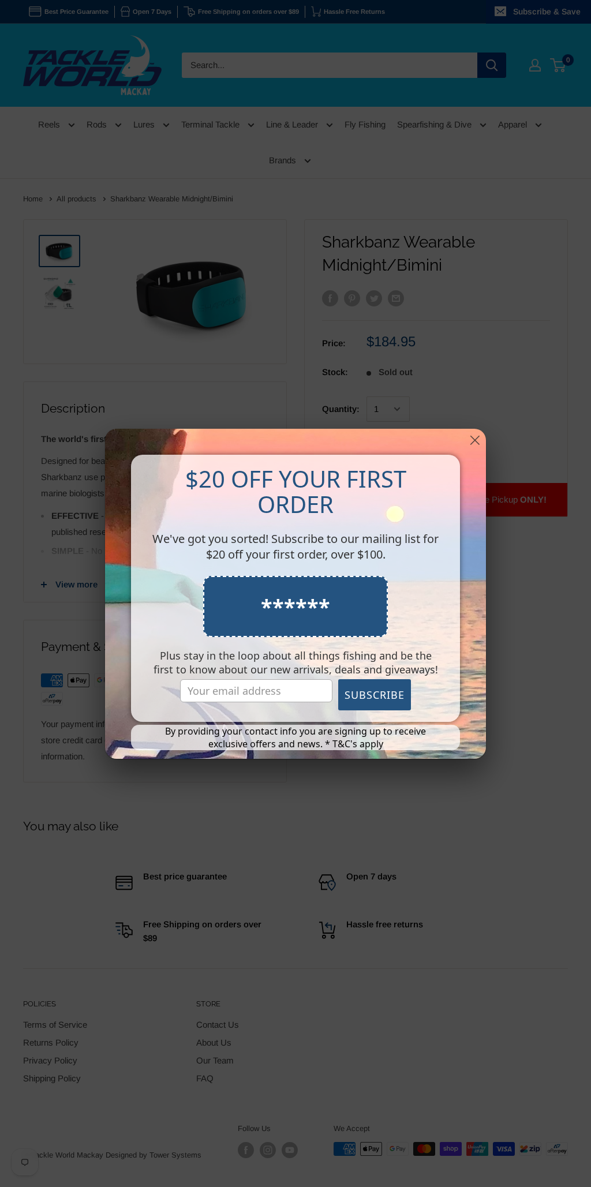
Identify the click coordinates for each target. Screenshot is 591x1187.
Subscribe (375, 695)
